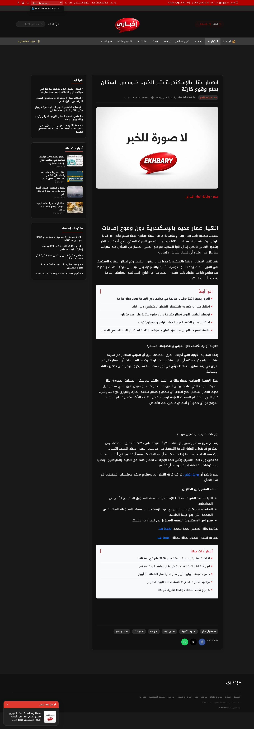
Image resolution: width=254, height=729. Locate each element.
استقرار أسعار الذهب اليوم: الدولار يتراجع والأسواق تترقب (174, 322)
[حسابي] (18, 3)
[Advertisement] (127, 54)
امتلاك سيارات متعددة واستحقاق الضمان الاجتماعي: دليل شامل (170, 306)
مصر (200, 41)
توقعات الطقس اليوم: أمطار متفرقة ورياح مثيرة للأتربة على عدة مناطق (165, 314)
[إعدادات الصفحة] (23, 3)
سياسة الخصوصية (100, 2)
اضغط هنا (165, 528)
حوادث (156, 41)
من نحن (113, 2)
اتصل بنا (68, 2)
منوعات (108, 41)
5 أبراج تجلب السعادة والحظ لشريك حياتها (184, 590)
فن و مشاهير (182, 41)
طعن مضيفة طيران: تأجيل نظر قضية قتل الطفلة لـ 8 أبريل (174, 574)
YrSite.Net (222, 707)
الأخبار (214, 41)
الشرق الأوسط (185, 97)
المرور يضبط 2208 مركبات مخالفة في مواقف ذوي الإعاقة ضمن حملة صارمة (163, 298)
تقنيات (144, 41)
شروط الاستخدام (82, 2)
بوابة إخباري (191, 474)
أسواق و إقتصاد (184, 696)
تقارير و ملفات (124, 41)
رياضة (167, 41)
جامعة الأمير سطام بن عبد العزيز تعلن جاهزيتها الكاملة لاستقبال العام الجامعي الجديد (156, 330)
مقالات (228, 696)
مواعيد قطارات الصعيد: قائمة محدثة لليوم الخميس (178, 582)
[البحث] (28, 3)
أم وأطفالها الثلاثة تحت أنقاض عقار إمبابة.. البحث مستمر (174, 566)
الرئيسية (237, 696)
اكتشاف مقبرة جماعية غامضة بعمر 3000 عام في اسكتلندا (173, 558)
